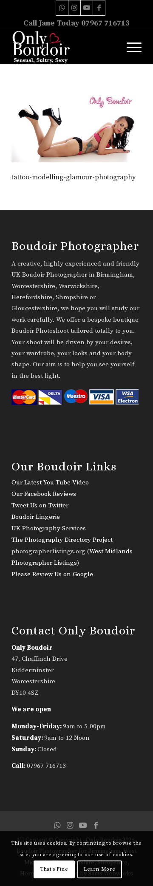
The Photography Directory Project (62, 540)
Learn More (100, 869)
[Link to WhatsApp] (62, 7)
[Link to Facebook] (99, 7)
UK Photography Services (48, 528)
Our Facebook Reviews (43, 494)
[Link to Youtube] (87, 7)
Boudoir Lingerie (35, 517)
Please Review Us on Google (52, 574)
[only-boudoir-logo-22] (63, 47)
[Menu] (130, 47)
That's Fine (54, 869)
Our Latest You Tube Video (50, 482)
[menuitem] (130, 47)
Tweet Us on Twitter (39, 505)
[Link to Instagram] (74, 7)
